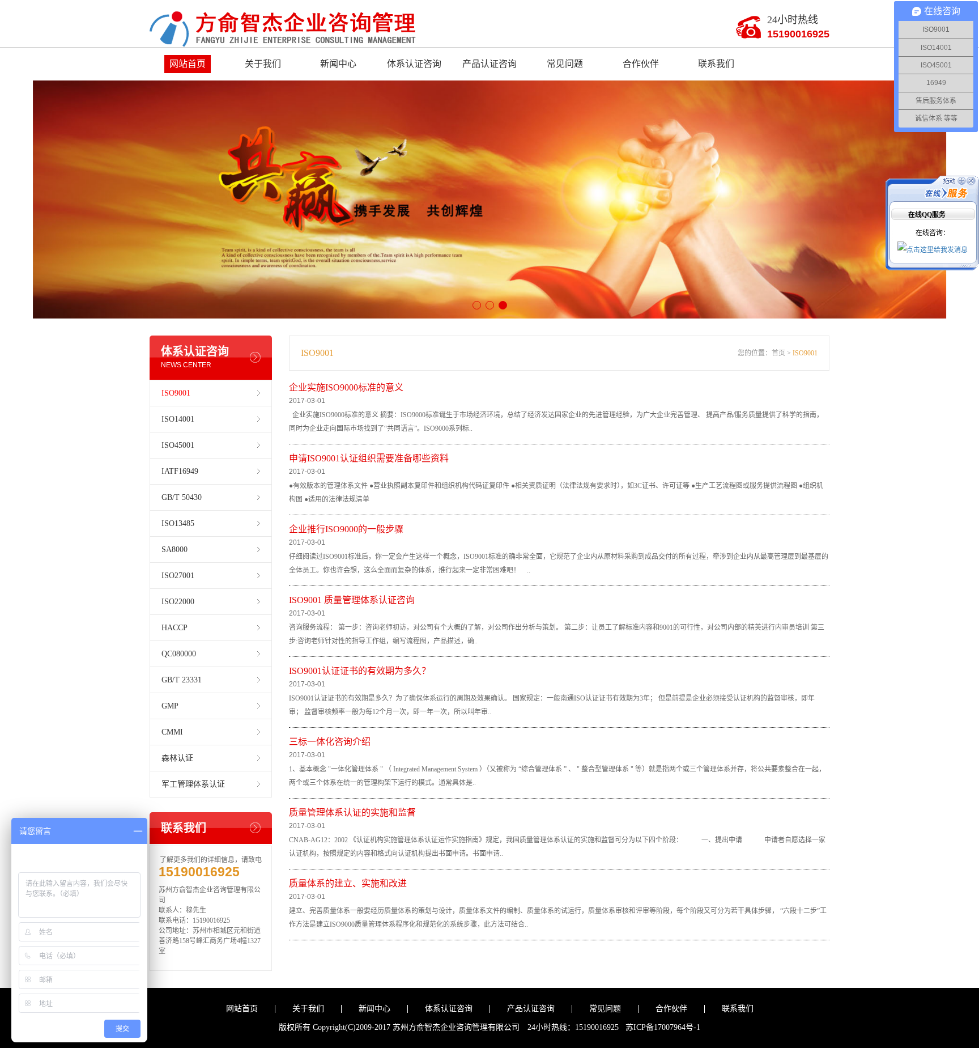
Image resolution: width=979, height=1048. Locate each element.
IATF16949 (179, 471)
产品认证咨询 (489, 64)
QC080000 (178, 654)
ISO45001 (177, 445)
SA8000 (174, 549)
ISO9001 (175, 393)
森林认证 (177, 758)
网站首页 (187, 64)
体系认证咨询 (414, 64)
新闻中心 (338, 64)
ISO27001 (177, 575)
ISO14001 (177, 419)
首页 (778, 353)
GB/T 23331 (181, 680)
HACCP (174, 627)
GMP (169, 706)
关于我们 (263, 64)
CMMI (172, 732)
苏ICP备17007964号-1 (662, 1027)
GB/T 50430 (181, 497)
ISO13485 (177, 523)
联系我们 (716, 64)
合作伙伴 (641, 64)
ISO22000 (177, 601)
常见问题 (565, 64)
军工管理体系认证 (193, 784)
